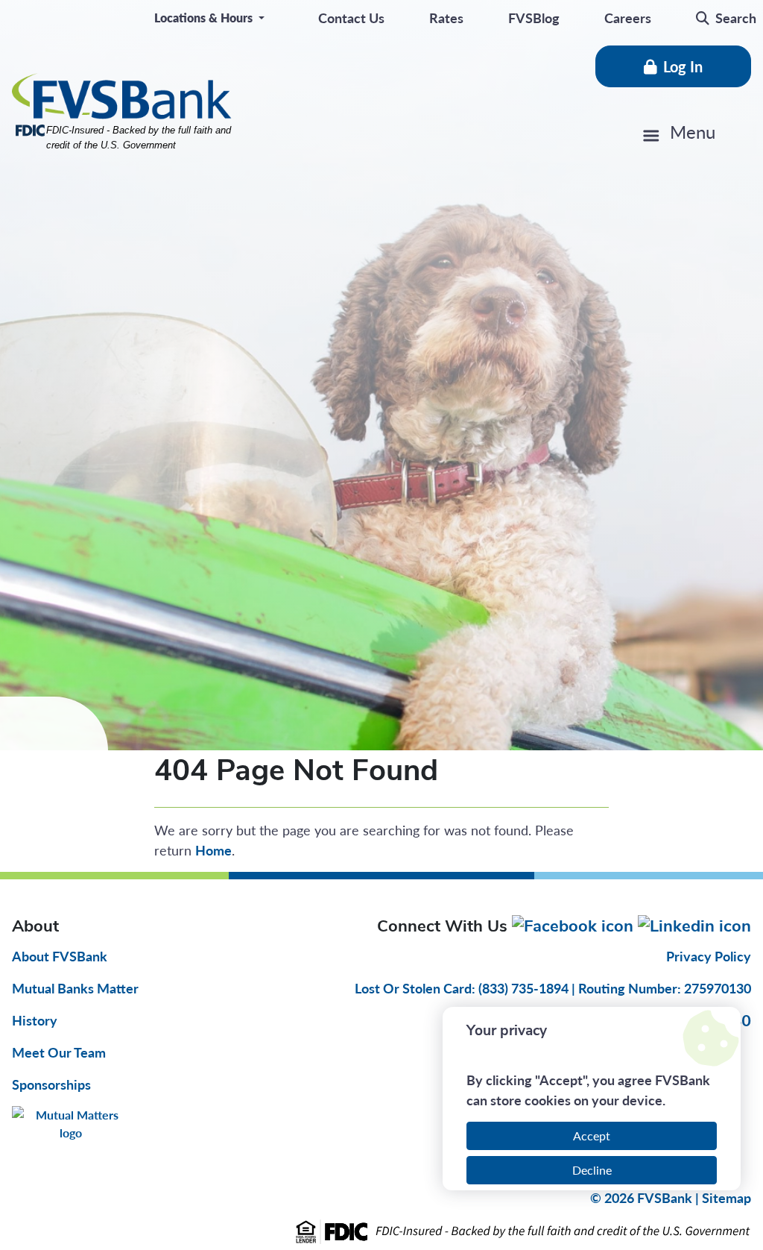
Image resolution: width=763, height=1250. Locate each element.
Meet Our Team (59, 1052)
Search (735, 17)
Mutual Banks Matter (75, 988)
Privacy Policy (708, 955)
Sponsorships (51, 1084)
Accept (591, 1135)
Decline (592, 1169)
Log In (683, 66)
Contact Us (351, 17)
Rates (446, 17)
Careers (627, 17)
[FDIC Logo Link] (381, 1231)
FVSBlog (534, 17)
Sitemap (726, 1197)
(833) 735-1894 (525, 988)
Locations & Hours (205, 17)
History (34, 1020)
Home (213, 850)
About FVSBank (59, 955)
